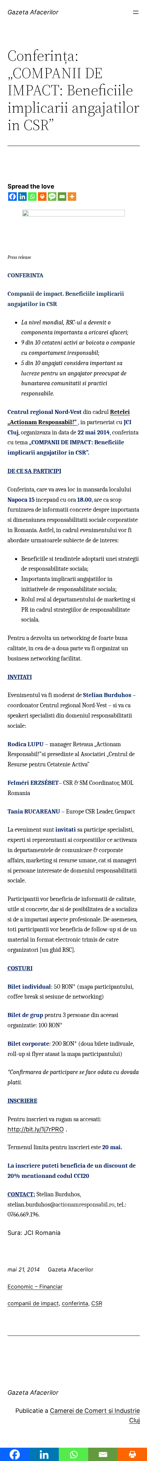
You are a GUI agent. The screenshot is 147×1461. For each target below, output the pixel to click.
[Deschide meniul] (136, 12)
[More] (72, 196)
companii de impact (33, 1303)
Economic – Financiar (35, 1286)
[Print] (42, 196)
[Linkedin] (22, 196)
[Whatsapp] (32, 196)
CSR (96, 1303)
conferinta (75, 1303)
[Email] (62, 196)
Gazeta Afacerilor (33, 12)
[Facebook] (12, 196)
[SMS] (52, 196)
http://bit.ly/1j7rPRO (36, 1129)
